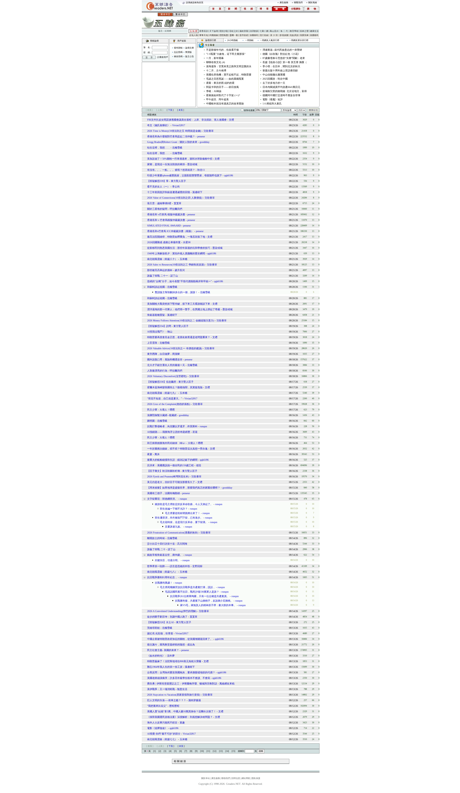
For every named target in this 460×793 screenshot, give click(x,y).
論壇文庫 (189, 48)
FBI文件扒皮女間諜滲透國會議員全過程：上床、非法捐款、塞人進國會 (187, 119)
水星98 (186, 242)
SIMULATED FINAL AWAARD (164, 225)
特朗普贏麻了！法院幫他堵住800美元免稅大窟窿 (174, 661)
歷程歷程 (174, 706)
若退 (194, 432)
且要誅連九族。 (174, 526)
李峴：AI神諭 (213, 91)
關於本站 (205, 778)
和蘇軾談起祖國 (156, 287)
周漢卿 (176, 354)
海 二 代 (284, 31)
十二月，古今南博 (216, 70)
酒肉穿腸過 (194, 700)
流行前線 (264, 35)
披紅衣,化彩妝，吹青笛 (160, 633)
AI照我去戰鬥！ (156, 331)
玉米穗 (183, 259)
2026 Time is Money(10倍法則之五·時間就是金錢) (174, 131)
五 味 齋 (193, 31)
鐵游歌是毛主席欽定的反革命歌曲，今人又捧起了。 (184, 504)
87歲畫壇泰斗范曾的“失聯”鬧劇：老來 (284, 58)
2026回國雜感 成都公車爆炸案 (164, 242)
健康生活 (314, 31)
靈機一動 (233, 35)
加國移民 (254, 35)
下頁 (170, 110)
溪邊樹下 (197, 192)
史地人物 (193, 35)
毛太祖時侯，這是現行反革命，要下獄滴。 (184, 522)
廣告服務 (284, 2)
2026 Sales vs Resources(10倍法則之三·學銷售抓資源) (176, 264)
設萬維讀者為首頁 (194, 2)
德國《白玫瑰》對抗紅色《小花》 (281, 54)
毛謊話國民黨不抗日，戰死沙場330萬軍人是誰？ (192, 591)
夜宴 (149, 454)
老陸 (198, 465)
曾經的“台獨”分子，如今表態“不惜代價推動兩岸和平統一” (179, 281)
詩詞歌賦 (254, 31)
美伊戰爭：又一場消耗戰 (161, 689)
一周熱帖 (249, 40)
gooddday (205, 142)
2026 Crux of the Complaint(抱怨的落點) (168, 404)
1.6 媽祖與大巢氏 (272, 103)
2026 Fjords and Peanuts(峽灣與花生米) (168, 476)
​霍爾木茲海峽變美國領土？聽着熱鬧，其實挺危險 (175, 387)
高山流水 (274, 31)
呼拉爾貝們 (176, 209)
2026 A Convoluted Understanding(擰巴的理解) (172, 611)
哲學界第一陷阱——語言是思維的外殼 (168, 566)
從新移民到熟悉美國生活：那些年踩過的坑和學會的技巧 (178, 248)
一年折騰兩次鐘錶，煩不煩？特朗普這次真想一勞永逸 (177, 448)
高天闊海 (182, 543)
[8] (191, 751)
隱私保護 (256, 778)
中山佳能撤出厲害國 (274, 74)
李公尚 (176, 186)
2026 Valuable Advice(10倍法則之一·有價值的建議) (174, 348)
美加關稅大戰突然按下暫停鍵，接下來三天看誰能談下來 (179, 303)
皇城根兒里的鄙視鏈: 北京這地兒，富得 (285, 91)
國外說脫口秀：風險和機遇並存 (164, 359)
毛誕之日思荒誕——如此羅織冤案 (225, 78)
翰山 (169, 331)
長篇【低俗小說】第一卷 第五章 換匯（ (285, 62)
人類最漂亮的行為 (157, 370)
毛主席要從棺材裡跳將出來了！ (182, 513)
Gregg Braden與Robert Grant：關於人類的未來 (172, 142)
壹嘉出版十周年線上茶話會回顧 (280, 70)
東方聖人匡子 (178, 181)
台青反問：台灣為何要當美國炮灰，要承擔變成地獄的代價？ (181, 672)
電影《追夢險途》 (157, 728)
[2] (159, 751)
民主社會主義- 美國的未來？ (163, 650)
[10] (202, 751)
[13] (221, 751)
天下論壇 (213, 31)
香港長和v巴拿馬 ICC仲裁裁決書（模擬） (170, 231)
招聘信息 (235, 778)
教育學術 (294, 31)
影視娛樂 (284, 35)
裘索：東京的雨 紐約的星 (220, 83)
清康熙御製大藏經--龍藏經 (162, 415)
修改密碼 (178, 56)
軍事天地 (203, 35)
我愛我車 (304, 35)
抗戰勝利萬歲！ (163, 582)
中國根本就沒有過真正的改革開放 (225, 103)
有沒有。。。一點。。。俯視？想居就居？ (171, 170)
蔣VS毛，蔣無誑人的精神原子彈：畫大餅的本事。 (208, 605)
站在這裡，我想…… (158, 147)
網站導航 (246, 778)
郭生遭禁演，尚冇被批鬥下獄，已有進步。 (179, 517)
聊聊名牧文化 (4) (215, 62)
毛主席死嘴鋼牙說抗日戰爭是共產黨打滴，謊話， (187, 587)
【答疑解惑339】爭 (158, 181)
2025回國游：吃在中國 (275, 78)
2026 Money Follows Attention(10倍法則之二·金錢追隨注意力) (180, 320)
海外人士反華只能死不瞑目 (162, 722)
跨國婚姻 (213, 35)
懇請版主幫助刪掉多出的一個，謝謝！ (176, 292)
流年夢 (171, 655)
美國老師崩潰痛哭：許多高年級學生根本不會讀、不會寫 (178, 678)
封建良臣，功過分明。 (167, 560)
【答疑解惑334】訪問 (159, 326)
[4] (170, 751)
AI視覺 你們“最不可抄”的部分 (163, 733)
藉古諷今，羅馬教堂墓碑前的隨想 (166, 644)
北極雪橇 (177, 147)
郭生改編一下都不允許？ (174, 508)
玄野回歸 (197, 566)
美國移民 (314, 35)
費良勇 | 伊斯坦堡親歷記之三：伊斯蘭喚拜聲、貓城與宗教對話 (182, 683)
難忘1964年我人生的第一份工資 (164, 667)
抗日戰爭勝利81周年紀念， (162, 577)
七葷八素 (264, 31)
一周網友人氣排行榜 (269, 40)
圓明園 (151, 421)
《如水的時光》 (156, 655)
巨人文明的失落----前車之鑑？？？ (166, 700)
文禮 (231, 119)
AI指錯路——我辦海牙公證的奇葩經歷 (168, 432)
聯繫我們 (298, 2)
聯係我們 (225, 778)
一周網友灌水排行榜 (298, 40)
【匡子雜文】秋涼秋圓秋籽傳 (163, 471)
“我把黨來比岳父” (157, 706)
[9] (196, 751)
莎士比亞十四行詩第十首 (161, 543)
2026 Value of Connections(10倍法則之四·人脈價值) (174, 197)
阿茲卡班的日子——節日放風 (222, 87)
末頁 (180, 110)
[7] (186, 751)
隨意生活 (182, 689)
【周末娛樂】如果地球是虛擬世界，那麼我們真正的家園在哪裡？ (183, 487)
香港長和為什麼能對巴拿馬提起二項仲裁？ (171, 136)
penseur (201, 136)
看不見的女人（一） (158, 186)
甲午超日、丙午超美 (217, 99)
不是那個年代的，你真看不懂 (222, 50)
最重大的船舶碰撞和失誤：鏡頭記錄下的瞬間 (172, 460)
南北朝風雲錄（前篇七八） (162, 571)
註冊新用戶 (162, 57)
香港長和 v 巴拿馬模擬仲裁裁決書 (166, 220)
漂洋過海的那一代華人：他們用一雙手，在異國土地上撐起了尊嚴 (183, 309)
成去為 (191, 644)
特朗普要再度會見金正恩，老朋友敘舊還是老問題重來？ (178, 337)
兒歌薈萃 (209, 131)
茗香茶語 (203, 31)
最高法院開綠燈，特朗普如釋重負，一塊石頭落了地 (176, 236)
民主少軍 (152, 409)
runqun (203, 426)
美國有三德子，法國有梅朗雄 (163, 493)
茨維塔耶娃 (153, 628)
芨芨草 (177, 203)
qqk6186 (228, 175)
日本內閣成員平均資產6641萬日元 (281, 87)
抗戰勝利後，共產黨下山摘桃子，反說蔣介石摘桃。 (204, 600)
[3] (165, 751)
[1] (154, 751)
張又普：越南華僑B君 (159, 203)
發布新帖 (178, 48)
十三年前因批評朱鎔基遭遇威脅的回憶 (168, 192)
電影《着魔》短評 (273, 99)
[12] (214, 751)
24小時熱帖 (232, 40)
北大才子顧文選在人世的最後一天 (166, 365)
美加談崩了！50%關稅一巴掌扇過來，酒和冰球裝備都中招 (180, 158)
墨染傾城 (192, 164)
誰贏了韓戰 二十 (156, 549)
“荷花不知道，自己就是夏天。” (164, 398)
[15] (233, 751)
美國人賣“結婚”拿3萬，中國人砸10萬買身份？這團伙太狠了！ (181, 711)
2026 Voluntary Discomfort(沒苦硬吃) (167, 376)
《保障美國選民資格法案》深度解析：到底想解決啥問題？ (180, 717)
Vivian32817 (178, 125)
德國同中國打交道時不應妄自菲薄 (281, 95)
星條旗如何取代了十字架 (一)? (223, 95)
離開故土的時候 (156, 538)
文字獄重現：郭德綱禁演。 (162, 499)
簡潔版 (188, 52)
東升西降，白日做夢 (158, 354)
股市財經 (244, 35)
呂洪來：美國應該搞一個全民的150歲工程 (170, 465)
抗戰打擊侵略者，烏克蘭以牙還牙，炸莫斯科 (172, 426)
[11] (208, 751)
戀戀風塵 (223, 35)
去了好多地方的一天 (274, 83)
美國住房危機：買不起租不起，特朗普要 (228, 74)
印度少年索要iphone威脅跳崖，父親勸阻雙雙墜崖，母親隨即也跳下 (184, 175)
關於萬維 (312, 2)
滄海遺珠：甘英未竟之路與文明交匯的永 (228, 66)
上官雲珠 (152, 343)
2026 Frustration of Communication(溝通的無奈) (172, 532)
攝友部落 (244, 31)
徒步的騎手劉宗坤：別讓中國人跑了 (167, 616)
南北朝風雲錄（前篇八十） (162, 259)
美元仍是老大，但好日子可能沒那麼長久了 (171, 482)
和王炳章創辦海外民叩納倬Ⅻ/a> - (167, 443)
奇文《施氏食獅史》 (158, 125)
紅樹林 (168, 31)
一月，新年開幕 (215, 58)
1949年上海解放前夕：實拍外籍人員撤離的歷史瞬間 (176, 253)
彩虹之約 (233, 31)
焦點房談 (294, 35)
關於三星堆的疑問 (157, 209)
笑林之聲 (304, 31)
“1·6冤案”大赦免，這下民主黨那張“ (225, 54)
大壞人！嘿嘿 (167, 409)
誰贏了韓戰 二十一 (157, 275)
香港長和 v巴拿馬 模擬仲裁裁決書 (166, 214)
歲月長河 (180, 270)
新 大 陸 (274, 35)
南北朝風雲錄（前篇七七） (162, 739)
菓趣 (182, 722)
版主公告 (189, 56)
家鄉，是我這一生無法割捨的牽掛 (166, 164)
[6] (180, 751)
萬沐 (157, 454)
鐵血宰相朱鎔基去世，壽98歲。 (164, 555)
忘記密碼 (178, 52)
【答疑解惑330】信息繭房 (161, 382)
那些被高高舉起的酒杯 (159, 270)
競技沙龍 (223, 31)
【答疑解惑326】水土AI (160, 622)
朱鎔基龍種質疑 (156, 315)
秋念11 (201, 170)
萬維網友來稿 (226, 683)
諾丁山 (174, 275)
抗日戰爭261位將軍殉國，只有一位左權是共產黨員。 (199, 596)
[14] (227, 751)
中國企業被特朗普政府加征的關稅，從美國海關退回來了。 (180, 639)
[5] (175, 751)
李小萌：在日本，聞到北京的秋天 (281, 66)
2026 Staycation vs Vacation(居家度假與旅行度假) (173, 694)
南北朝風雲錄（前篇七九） (162, 393)
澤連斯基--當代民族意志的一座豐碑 (282, 50)
